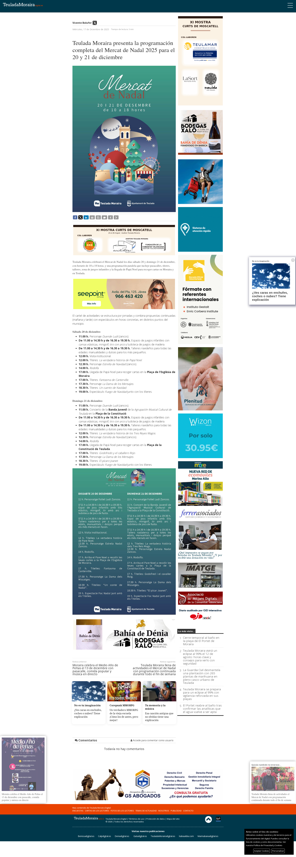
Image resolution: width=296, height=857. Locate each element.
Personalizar (278, 850)
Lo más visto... (186, 631)
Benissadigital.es (86, 836)
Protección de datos (155, 818)
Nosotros (163, 810)
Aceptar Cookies (261, 850)
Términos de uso (136, 818)
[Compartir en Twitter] (80, 217)
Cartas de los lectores (97, 810)
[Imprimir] (92, 217)
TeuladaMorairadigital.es (163, 836)
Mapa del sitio (173, 818)
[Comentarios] (104, 217)
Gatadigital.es (140, 836)
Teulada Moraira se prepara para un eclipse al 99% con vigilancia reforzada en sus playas (202, 694)
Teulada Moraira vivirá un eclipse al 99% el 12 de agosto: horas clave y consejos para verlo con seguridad (200, 657)
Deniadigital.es (122, 836)
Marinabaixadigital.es (207, 836)
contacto (188, 810)
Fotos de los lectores (122, 810)
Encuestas (77, 810)
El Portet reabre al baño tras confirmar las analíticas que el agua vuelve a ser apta (202, 709)
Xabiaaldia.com (186, 836)
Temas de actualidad (146, 810)
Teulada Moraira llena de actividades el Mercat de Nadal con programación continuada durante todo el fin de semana (154, 670)
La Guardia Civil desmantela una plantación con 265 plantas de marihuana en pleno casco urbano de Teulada (201, 676)
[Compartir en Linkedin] (86, 217)
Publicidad (176, 810)
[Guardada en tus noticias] (98, 217)
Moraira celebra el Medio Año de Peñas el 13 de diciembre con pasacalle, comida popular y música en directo (95, 670)
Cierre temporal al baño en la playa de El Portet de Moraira (201, 641)
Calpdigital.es (104, 836)
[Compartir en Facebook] (75, 217)
